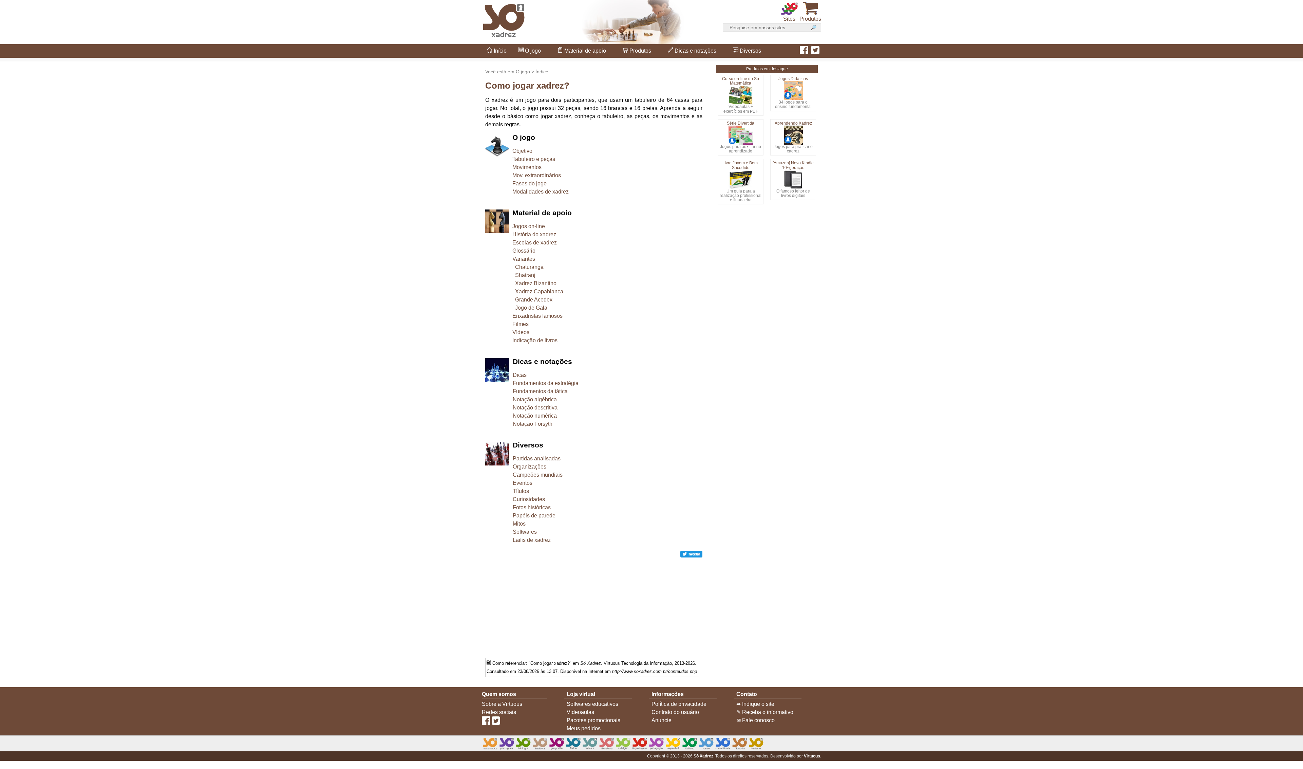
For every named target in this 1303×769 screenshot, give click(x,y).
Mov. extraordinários (536, 175)
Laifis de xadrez (532, 540)
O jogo (532, 51)
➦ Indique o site (755, 704)
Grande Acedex (533, 300)
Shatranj (525, 275)
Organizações (529, 467)
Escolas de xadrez (534, 242)
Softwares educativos (592, 704)
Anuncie (662, 720)
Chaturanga (529, 267)
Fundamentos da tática (540, 391)
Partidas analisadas (537, 458)
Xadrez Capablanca (539, 291)
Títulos (521, 491)
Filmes (520, 324)
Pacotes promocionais (593, 720)
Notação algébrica (535, 399)
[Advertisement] (1276, 385)
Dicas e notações (694, 51)
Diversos (749, 51)
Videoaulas (580, 712)
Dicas (520, 375)
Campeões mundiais (538, 475)
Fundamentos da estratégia (546, 383)
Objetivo (522, 151)
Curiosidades (529, 499)
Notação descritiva (535, 407)
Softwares (525, 532)
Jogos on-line (528, 226)
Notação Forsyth (532, 424)
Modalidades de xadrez (540, 192)
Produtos (639, 51)
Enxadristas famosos (537, 316)
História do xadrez (534, 234)
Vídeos (520, 332)
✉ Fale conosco (755, 720)
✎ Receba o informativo (764, 712)
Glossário (523, 251)
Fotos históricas (532, 507)
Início (499, 51)
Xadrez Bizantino (535, 283)
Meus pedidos (584, 728)
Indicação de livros (535, 340)
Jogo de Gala (531, 308)
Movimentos (527, 167)
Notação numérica (535, 416)
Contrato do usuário (675, 712)
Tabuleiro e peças (533, 159)
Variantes (523, 259)
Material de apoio (584, 51)
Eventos (522, 483)
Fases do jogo (529, 183)
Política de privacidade (679, 704)
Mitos (519, 524)
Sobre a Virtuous (502, 704)
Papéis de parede (534, 515)
